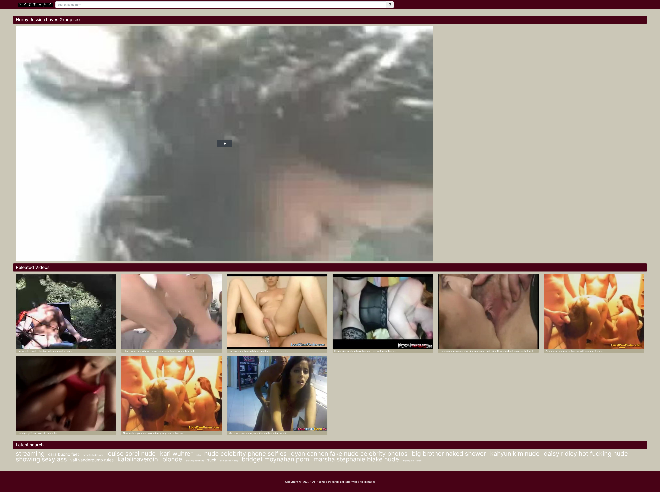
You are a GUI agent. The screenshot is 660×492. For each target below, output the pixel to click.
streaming (30, 453)
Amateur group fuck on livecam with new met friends (574, 351)
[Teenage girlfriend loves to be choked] (66, 393)
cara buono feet (64, 454)
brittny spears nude (195, 460)
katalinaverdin (139, 459)
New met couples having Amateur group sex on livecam (153, 433)
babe (198, 455)
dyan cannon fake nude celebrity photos (350, 453)
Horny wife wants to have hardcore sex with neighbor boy (365, 351)
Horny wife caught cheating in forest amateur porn (45, 351)
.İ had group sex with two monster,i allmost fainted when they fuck (158, 351)
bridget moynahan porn (276, 459)
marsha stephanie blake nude (357, 459)
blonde (172, 459)
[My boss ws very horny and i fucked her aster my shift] (277, 393)
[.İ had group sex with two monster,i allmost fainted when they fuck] (171, 311)
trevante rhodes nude (93, 455)
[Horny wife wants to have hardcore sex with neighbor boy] (383, 311)
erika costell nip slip (229, 460)
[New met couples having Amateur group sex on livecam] (171, 393)
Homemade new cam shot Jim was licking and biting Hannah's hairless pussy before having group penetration (499, 351)
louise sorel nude (131, 453)
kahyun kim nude (515, 453)
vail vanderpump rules (92, 459)
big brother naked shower (450, 453)
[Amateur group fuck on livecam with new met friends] (594, 311)
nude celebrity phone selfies (246, 453)
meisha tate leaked (412, 460)
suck (211, 459)
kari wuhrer (176, 453)
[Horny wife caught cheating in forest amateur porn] (66, 311)
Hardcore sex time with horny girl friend (250, 351)
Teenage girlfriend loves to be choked (38, 433)
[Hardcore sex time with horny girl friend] (277, 311)
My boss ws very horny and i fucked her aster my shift (258, 433)
